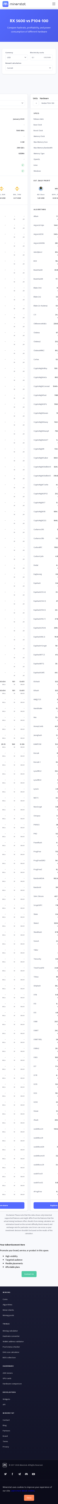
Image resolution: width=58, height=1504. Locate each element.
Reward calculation (13, 63)
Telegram (19, 1474)
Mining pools (8, 1315)
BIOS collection (9, 1357)
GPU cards (7, 1378)
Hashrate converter (11, 1336)
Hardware (44, 98)
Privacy (6, 1446)
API (4, 1404)
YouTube (26, 1474)
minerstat (14, 4)
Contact (6, 1420)
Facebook (12, 1474)
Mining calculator (10, 1331)
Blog (5, 1425)
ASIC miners (8, 1373)
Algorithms (7, 1304)
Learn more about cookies (23, 1491)
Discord (33, 1474)
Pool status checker (11, 1347)
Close (29, 1497)
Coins (5, 1299)
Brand (5, 1436)
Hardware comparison (12, 1383)
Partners (6, 1430)
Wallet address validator (13, 1341)
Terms (5, 1441)
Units (35, 98)
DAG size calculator (11, 1352)
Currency (9, 53)
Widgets (6, 1399)
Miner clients (8, 1310)
